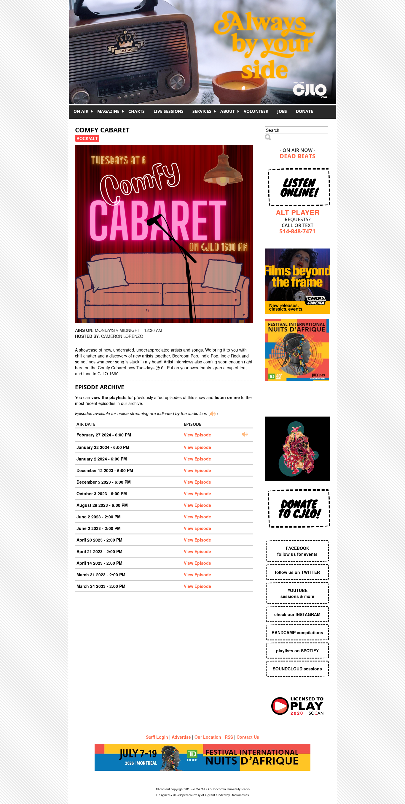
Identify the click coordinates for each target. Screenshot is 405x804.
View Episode (197, 435)
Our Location (207, 737)
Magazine (108, 111)
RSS (229, 737)
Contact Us (248, 737)
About (227, 111)
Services (201, 111)
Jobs (282, 111)
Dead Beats (297, 156)
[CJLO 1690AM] (204, 41)
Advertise (181, 737)
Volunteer (256, 111)
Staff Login (157, 737)
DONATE (304, 111)
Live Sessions (169, 111)
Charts (136, 111)
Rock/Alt (87, 138)
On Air (81, 111)
